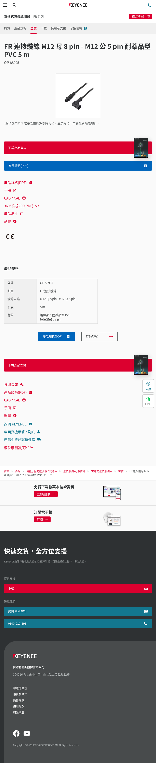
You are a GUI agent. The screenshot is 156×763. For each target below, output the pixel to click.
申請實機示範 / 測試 (19, 431)
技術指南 (11, 384)
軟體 (7, 221)
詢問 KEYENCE (15, 423)
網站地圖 (18, 712)
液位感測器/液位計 (18, 447)
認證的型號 (20, 688)
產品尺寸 (11, 213)
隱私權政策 (20, 694)
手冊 (7, 190)
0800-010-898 (17, 623)
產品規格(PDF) (15, 182)
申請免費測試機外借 (19, 439)
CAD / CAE (12, 198)
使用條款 (18, 706)
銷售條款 (18, 700)
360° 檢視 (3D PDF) (18, 205)
